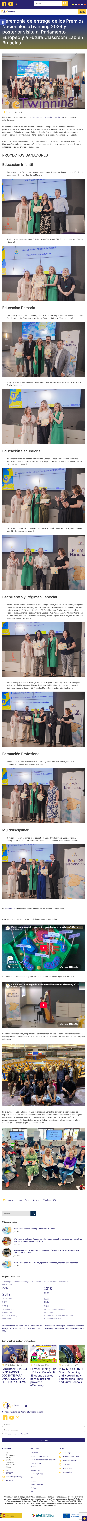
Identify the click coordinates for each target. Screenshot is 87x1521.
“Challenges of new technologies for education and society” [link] (22, 1282)
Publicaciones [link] (35, 1463)
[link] (3, 22)
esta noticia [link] (10, 908)
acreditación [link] (7, 1318)
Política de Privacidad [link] (71, 1457)
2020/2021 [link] (7, 1298)
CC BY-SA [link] (66, 1464)
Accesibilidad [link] (67, 1468)
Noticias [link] (33, 1467)
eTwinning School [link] (36, 1474)
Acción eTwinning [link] (9, 1315)
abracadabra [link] (49, 1312)
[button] (82, 11)
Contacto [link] (33, 1488)
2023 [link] (4, 1302)
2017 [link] (5, 1287)
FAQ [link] (32, 1491)
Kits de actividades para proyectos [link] (43, 1460)
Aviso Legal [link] (67, 1453)
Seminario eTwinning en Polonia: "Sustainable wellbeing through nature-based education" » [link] (64, 1326)
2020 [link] (47, 1293)
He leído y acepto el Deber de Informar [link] (18, 1434)
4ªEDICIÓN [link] (7, 1312)
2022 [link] (46, 1299)
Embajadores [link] (35, 1470)
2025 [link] (5, 1306)
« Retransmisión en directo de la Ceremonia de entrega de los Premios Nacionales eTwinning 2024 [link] (22, 1328)
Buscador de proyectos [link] (39, 1456)
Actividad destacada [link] (52, 1318)
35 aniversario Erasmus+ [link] (54, 1309)
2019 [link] (6, 1294)
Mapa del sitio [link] (68, 1472)
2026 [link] (46, 1306)
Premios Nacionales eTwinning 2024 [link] (47, 117)
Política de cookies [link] (69, 1460)
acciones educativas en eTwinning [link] (58, 1315)
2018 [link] (48, 1288)
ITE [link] (31, 1477)
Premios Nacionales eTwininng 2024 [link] (40, 1200)
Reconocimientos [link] (36, 1484)
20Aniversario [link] (8, 1309)
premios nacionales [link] (15, 1200)
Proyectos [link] (34, 1453)
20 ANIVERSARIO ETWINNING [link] (56, 1281)
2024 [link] (47, 1302)
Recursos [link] (33, 1481)
